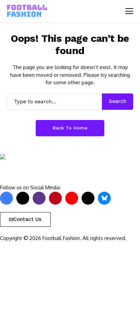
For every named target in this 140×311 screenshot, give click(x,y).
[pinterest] (55, 198)
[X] (22, 198)
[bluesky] (104, 198)
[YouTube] (71, 198)
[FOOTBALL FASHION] (27, 11)
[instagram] (39, 198)
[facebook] (6, 198)
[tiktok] (88, 198)
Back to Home (70, 128)
